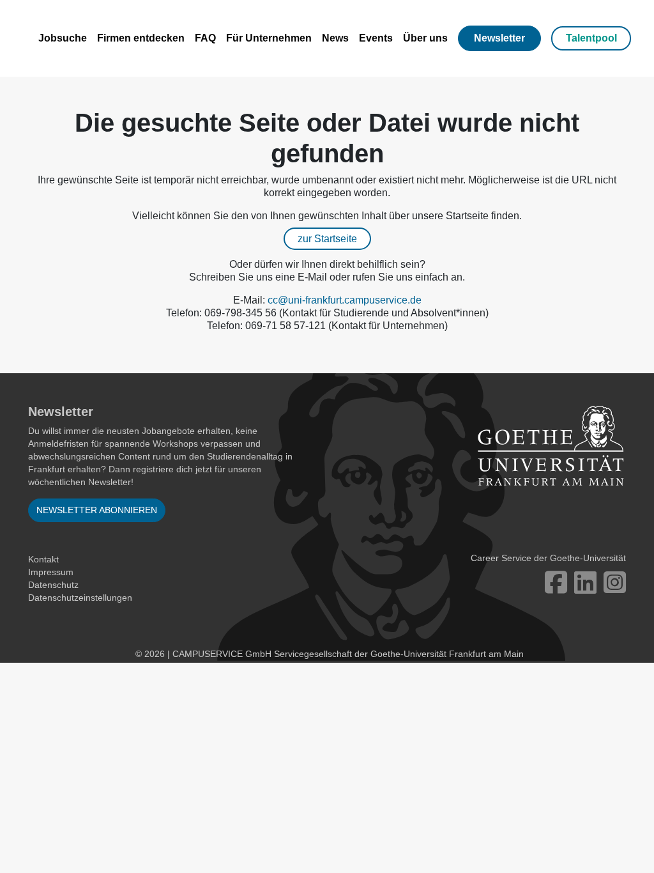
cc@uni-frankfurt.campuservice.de (345, 300)
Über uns (425, 38)
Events (376, 38)
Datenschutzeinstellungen (80, 597)
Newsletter (499, 38)
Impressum (50, 572)
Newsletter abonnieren (96, 510)
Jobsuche (62, 38)
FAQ (205, 38)
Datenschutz (53, 585)
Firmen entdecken (141, 38)
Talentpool (591, 38)
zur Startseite (327, 238)
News (335, 38)
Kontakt (43, 559)
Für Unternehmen (269, 38)
